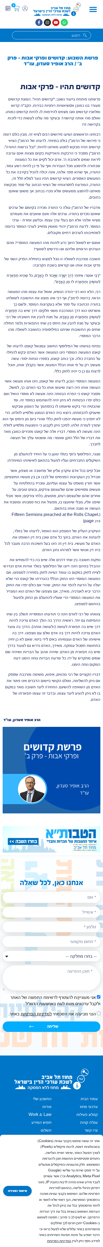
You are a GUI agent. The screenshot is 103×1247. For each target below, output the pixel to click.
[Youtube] (55, 22)
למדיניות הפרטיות (36, 1013)
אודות (47, 1107)
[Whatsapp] (64, 22)
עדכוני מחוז (89, 1107)
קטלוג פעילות (87, 1114)
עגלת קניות (89, 1122)
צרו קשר (91, 1130)
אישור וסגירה (17, 1191)
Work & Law (40, 1114)
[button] (93, 9)
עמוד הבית (89, 1099)
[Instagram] (47, 22)
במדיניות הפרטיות (59, 1241)
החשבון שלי (42, 1099)
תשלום (46, 1130)
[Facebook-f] (39, 22)
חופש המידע (41, 1122)
